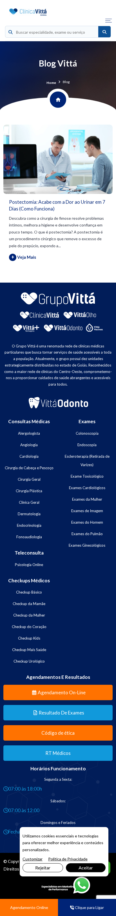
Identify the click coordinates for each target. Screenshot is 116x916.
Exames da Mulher (87, 499)
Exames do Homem (87, 522)
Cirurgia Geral (29, 479)
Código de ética (58, 733)
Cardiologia (29, 456)
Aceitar (86, 867)
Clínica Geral (29, 502)
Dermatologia (29, 514)
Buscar (104, 32)
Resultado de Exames (61, 713)
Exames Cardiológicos (87, 488)
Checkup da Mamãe (29, 603)
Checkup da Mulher (29, 615)
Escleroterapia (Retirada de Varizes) (87, 460)
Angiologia (29, 445)
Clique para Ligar (89, 907)
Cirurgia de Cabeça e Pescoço (29, 468)
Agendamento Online (29, 907)
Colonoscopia (87, 433)
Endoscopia (87, 445)
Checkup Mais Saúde (29, 649)
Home (51, 83)
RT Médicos (58, 753)
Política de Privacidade (68, 859)
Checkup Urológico (29, 661)
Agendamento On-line (62, 692)
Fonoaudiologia (29, 537)
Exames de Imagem (87, 511)
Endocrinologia (29, 525)
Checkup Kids (29, 638)
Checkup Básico (29, 592)
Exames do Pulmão (87, 534)
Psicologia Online (29, 564)
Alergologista (29, 433)
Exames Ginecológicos (87, 545)
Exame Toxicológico (87, 476)
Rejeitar (42, 867)
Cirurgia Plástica (29, 491)
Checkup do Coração (29, 626)
